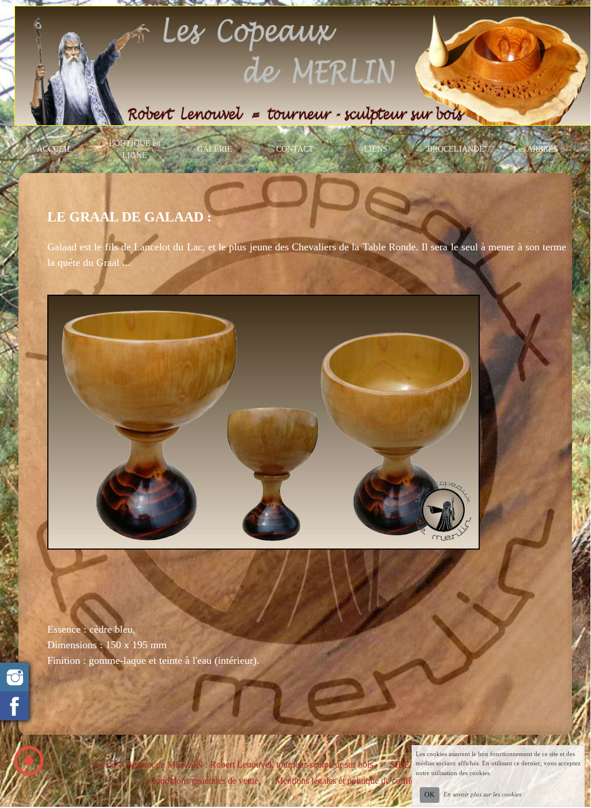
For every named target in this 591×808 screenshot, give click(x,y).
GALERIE (214, 149)
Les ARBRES (536, 149)
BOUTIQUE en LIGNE (134, 149)
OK (429, 795)
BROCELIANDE (455, 149)
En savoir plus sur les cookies (482, 794)
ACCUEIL (54, 149)
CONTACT (295, 149)
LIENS (375, 149)
